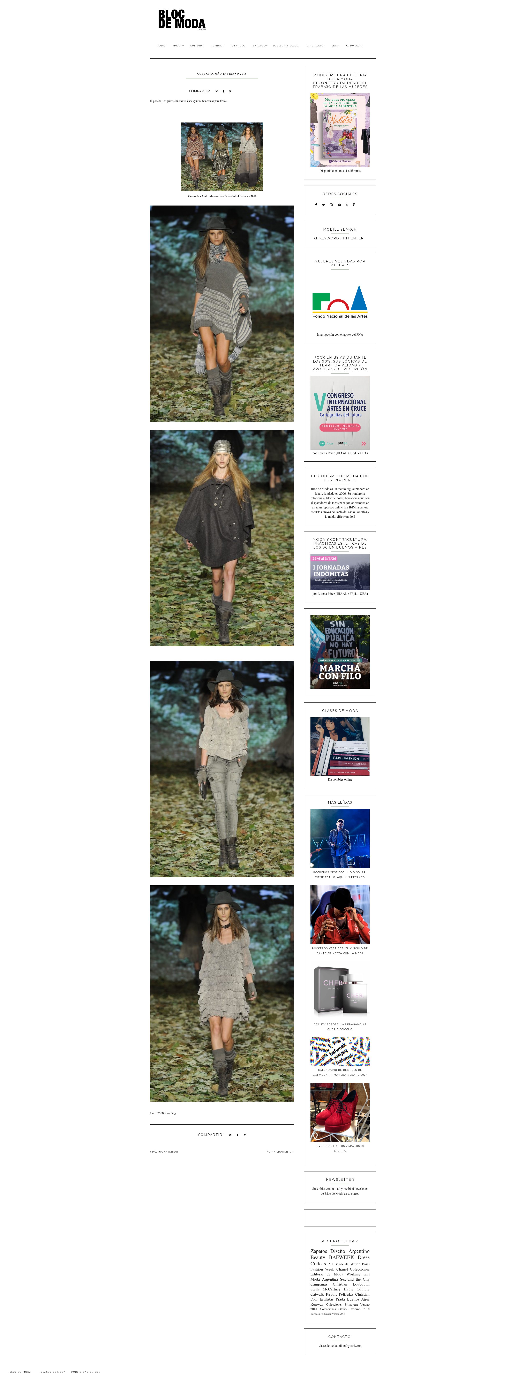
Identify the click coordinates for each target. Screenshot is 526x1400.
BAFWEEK (341, 1256)
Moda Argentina (324, 1279)
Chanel (342, 1269)
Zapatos (259, 45)
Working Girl (358, 1273)
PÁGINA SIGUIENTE (279, 1151)
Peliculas (346, 1294)
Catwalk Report (323, 1294)
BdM (335, 45)
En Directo (315, 45)
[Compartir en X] (216, 91)
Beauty (317, 1256)
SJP (327, 1263)
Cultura (196, 45)
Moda (161, 45)
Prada (340, 1299)
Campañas (318, 1284)
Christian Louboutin (351, 1284)
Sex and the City (355, 1279)
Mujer (177, 45)
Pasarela (238, 45)
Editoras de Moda (326, 1273)
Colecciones (360, 1269)
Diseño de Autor (346, 1263)
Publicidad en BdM (86, 1372)
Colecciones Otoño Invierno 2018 (345, 1309)
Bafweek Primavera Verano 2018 (327, 1314)
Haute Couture (357, 1288)
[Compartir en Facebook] (223, 91)
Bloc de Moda (20, 1372)
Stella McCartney (325, 1288)
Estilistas (326, 1299)
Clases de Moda (53, 1372)
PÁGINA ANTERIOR (164, 1151)
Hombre (217, 45)
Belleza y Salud (286, 45)
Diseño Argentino (350, 1250)
